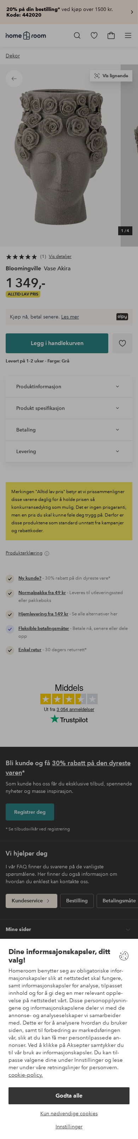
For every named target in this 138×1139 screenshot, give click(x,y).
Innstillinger (69, 1126)
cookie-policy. (25, 1075)
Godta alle (69, 1095)
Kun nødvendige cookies (69, 1113)
